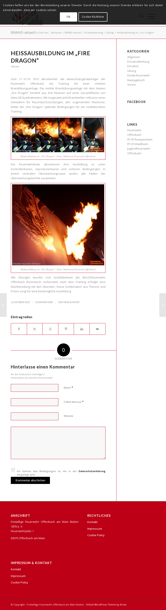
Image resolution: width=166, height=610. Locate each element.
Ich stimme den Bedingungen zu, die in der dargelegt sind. (61, 472)
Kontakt (16, 569)
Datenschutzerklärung (92, 471)
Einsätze (133, 66)
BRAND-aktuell (23, 32)
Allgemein (133, 57)
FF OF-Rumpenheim (139, 139)
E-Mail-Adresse (74, 402)
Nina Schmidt (71, 302)
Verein (131, 85)
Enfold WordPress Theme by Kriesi (106, 604)
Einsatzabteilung (138, 61)
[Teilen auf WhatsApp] (50, 329)
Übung (15, 66)
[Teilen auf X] (35, 329)
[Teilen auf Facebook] (19, 329)
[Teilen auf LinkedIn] (81, 329)
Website (68, 415)
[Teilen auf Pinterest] (66, 329)
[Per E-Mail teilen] (97, 329)
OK (68, 17)
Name (68, 387)
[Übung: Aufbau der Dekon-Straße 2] (3, 305)
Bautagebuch (136, 80)
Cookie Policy (19, 582)
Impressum (18, 576)
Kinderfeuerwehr (138, 75)
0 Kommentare (44, 302)
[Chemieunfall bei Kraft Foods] (162, 305)
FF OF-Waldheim (137, 144)
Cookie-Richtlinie (93, 17)
